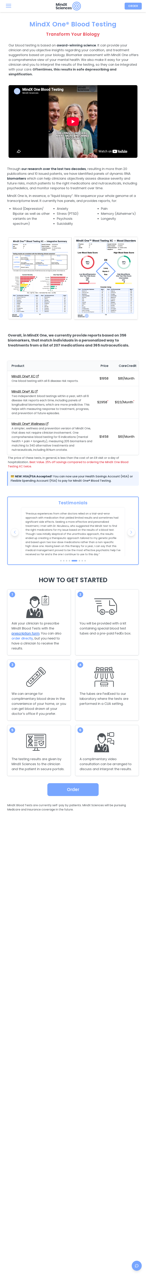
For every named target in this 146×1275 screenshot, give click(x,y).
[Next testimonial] (131, 532)
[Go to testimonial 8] (85, 560)
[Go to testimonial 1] (61, 560)
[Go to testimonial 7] (82, 560)
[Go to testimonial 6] (79, 560)
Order (133, 6)
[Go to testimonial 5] (74, 560)
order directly (22, 638)
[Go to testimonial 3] (66, 560)
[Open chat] (137, 1266)
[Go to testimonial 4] (69, 560)
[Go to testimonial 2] (63, 560)
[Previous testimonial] (15, 532)
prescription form (26, 633)
